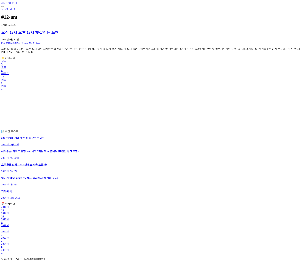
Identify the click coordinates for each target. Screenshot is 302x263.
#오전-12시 (23, 42)
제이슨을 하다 (9, 2)
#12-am (5, 42)
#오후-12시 (35, 42)
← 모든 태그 (8, 9)
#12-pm (13, 42)
